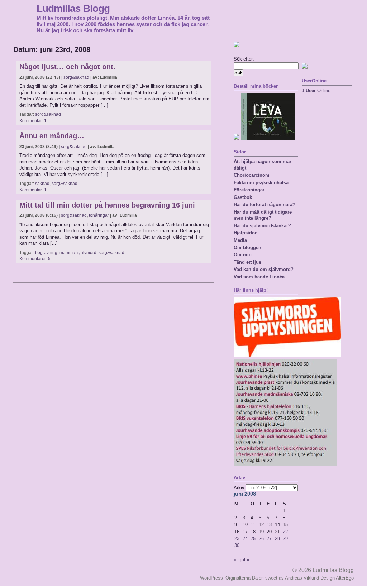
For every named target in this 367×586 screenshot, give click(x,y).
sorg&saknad (76, 77)
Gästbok (243, 197)
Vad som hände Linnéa (259, 277)
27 (269, 538)
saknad (42, 183)
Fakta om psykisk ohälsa (261, 182)
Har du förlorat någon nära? (264, 204)
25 (253, 538)
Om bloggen (247, 247)
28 (277, 538)
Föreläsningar (249, 189)
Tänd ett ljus (247, 262)
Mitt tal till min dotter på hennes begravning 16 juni (107, 205)
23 (236, 538)
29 (285, 538)
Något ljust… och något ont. (67, 67)
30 (236, 545)
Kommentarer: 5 (35, 258)
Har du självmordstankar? (262, 225)
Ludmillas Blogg (73, 8)
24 (245, 538)
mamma (67, 252)
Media (240, 240)
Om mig (243, 254)
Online (316, 90)
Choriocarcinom (252, 175)
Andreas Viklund (302, 578)
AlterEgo (345, 578)
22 (285, 531)
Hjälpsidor (245, 232)
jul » (244, 559)
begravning (46, 252)
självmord (86, 252)
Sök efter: (244, 59)
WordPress (211, 578)
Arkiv (239, 487)
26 (261, 538)
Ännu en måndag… (51, 136)
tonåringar (99, 215)
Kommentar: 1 (33, 120)
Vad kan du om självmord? (264, 269)
